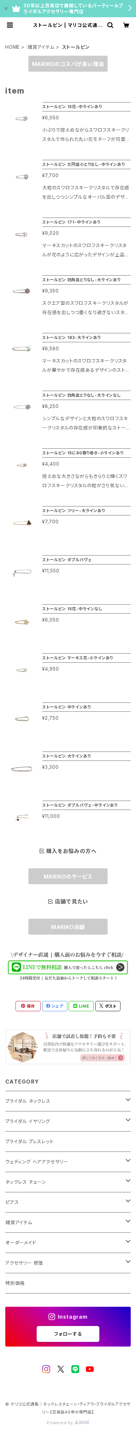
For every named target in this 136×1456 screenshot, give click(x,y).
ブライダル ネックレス (28, 1101)
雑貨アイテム (40, 47)
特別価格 (15, 1283)
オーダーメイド (20, 1242)
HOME (12, 47)
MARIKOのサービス (68, 876)
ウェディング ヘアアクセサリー (36, 1161)
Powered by (61, 1422)
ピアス (12, 1202)
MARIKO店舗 (68, 927)
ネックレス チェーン (25, 1182)
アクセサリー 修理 (24, 1263)
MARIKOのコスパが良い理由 (68, 64)
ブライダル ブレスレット (29, 1141)
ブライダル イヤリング (27, 1121)
